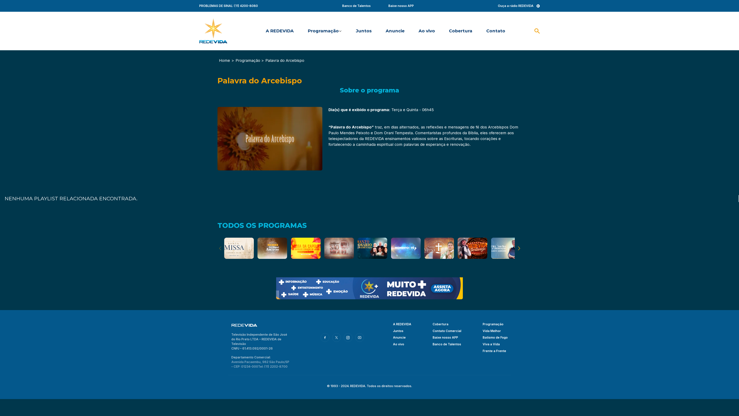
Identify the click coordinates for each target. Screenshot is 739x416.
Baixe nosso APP (401, 6)
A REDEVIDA (280, 31)
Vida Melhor (492, 331)
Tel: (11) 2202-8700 (273, 366)
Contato (495, 31)
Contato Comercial (447, 331)
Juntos (364, 31)
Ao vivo (427, 31)
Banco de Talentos (356, 6)
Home (224, 60)
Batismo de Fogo (495, 337)
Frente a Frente (494, 351)
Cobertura (460, 31)
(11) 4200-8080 (246, 6)
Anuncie (395, 31)
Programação (323, 31)
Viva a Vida (491, 344)
